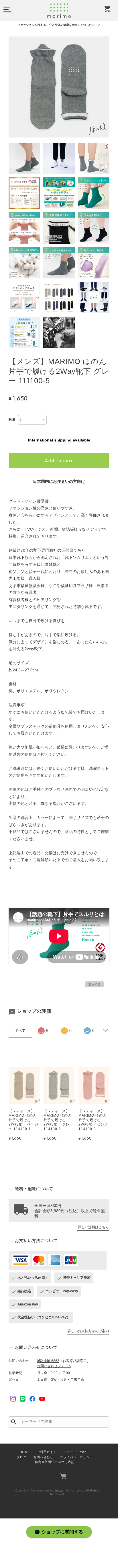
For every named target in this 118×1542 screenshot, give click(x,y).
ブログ (22, 1457)
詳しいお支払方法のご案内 (88, 1331)
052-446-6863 (48, 1361)
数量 (12, 420)
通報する (94, 984)
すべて (20, 1030)
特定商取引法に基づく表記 (54, 1462)
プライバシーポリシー (76, 1457)
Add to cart (59, 460)
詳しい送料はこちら (93, 1227)
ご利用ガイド (46, 1452)
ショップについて (76, 1452)
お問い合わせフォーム (54, 1366)
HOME (25, 1452)
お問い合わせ (43, 1457)
